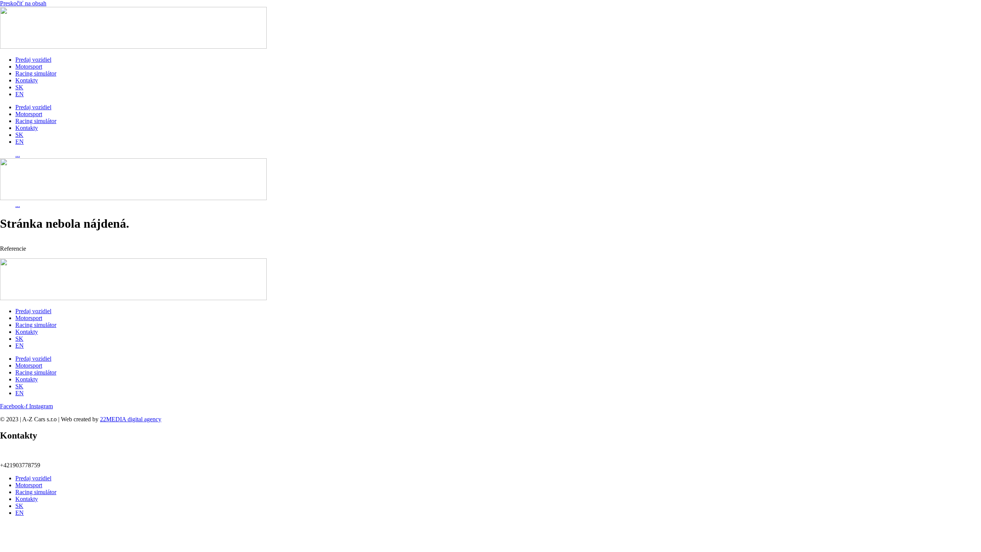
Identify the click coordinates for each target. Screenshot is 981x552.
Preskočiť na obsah (23, 3)
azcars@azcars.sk (40, 455)
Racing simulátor (35, 73)
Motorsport (28, 66)
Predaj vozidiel (33, 59)
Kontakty (26, 80)
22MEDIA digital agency (130, 419)
